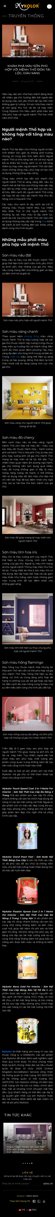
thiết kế (14, 356)
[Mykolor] (27, 6)
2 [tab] (25, 1163)
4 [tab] (29, 1163)
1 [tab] (23, 1163)
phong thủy (31, 336)
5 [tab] (31, 1163)
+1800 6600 (27, 1196)
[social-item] (34, 1201)
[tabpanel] (27, 1140)
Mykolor (7, 1051)
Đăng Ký (48, 1183)
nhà (44, 221)
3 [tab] (27, 1163)
